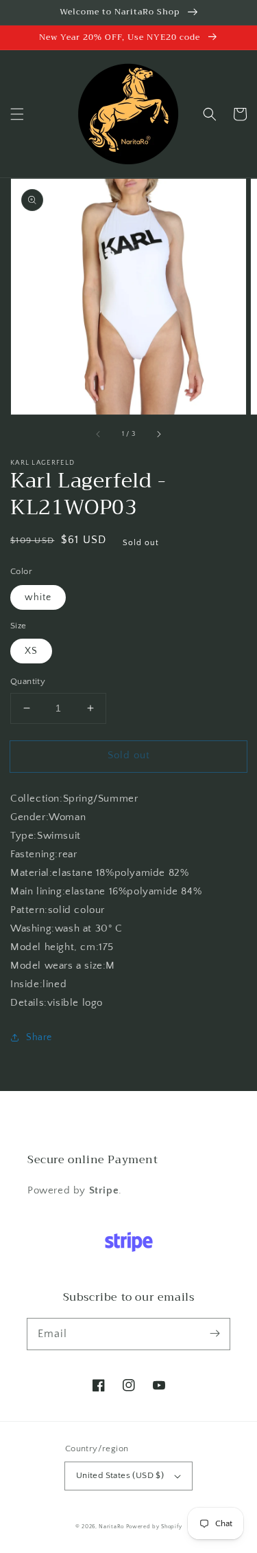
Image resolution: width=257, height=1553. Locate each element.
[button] (17, 114)
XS (31, 651)
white (38, 597)
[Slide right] (158, 434)
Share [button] (39, 1037)
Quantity (27, 681)
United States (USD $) (120, 1475)
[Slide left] (99, 434)
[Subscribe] (214, 1334)
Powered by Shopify (154, 1526)
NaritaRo (111, 1526)
